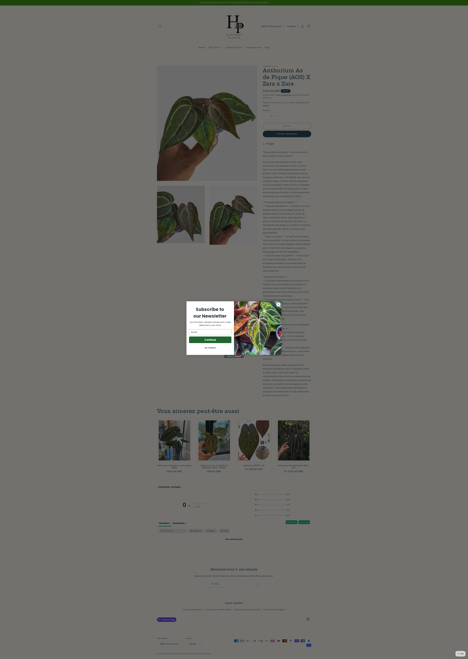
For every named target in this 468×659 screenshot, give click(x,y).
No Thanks (210, 347)
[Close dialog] (278, 304)
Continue (210, 340)
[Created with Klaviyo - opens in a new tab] (234, 356)
